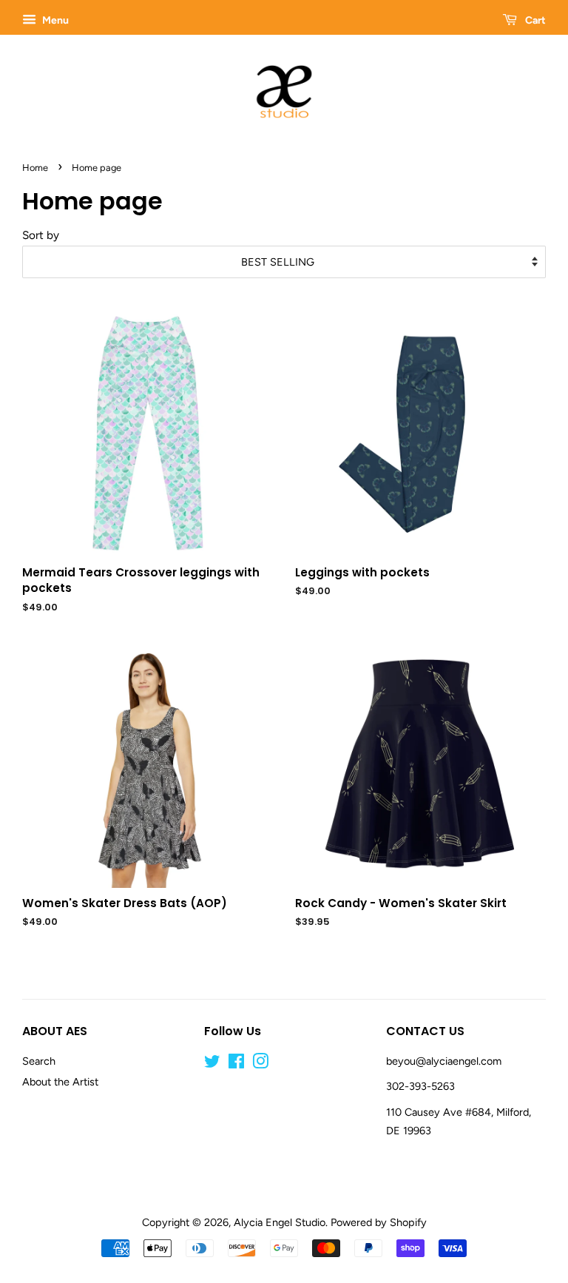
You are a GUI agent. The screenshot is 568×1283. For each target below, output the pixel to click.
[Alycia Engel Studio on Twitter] (212, 1064)
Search (38, 1061)
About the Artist (60, 1081)
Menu (54, 20)
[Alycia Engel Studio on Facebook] (236, 1064)
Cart (534, 20)
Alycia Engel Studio (279, 1222)
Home (35, 167)
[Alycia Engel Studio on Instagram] (260, 1064)
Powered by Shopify (379, 1222)
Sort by (40, 235)
